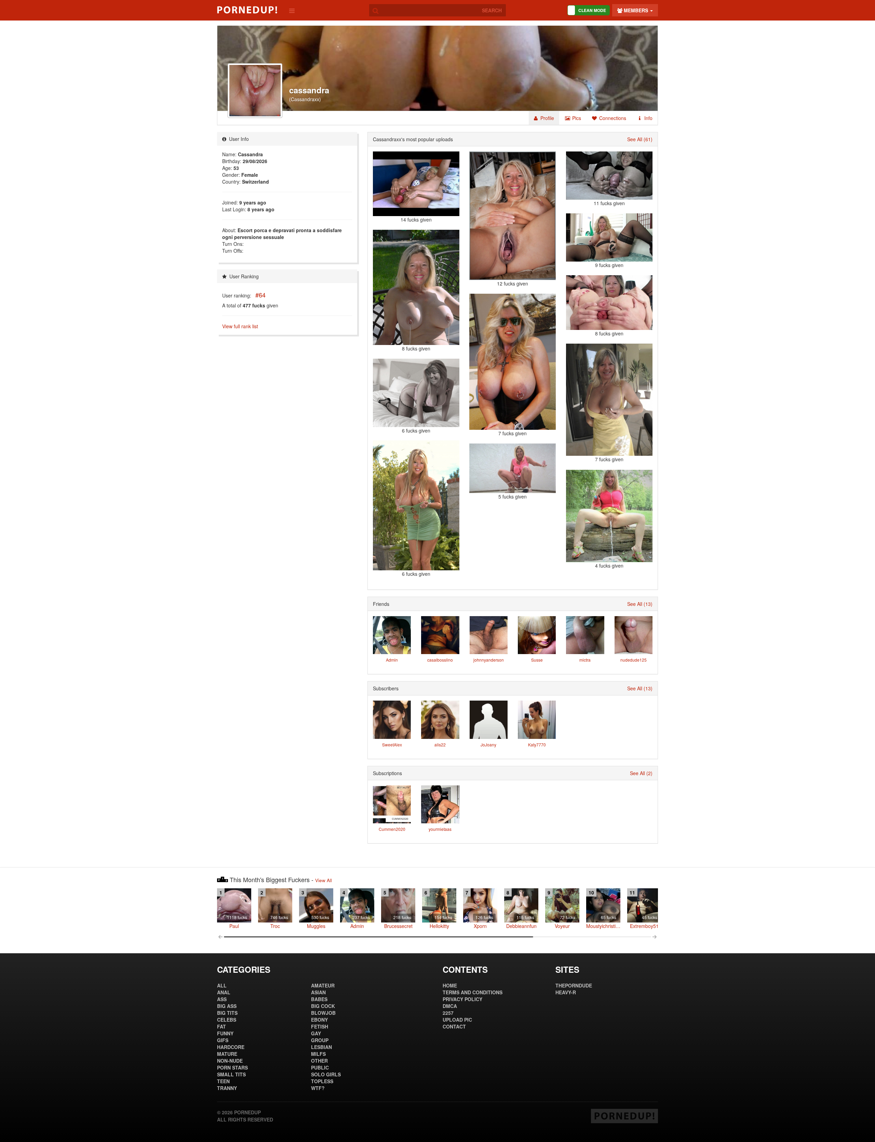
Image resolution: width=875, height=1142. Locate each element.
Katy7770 (537, 744)
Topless (322, 1081)
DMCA (450, 1005)
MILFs (318, 1053)
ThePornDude (573, 985)
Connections (612, 118)
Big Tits (227, 1012)
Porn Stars (232, 1067)
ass (222, 999)
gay (316, 1033)
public (320, 1067)
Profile (546, 118)
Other (319, 1060)
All (222, 985)
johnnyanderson (488, 660)
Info (647, 118)
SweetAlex (392, 744)
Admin (392, 660)
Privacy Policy (462, 999)
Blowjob (323, 1012)
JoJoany (488, 744)
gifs (222, 1040)
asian (318, 992)
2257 (448, 1012)
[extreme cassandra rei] (416, 183)
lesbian (321, 1047)
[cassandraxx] (416, 505)
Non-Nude (230, 1060)
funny (225, 1033)
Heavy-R (565, 992)
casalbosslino (440, 660)
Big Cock (323, 1005)
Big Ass (227, 1005)
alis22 (440, 744)
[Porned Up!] (247, 10)
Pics (576, 118)
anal (223, 992)
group (319, 1040)
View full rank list (240, 326)
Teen (223, 1081)
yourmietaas (440, 829)
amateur (323, 985)
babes (319, 999)
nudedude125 (633, 660)
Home (450, 985)
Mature (227, 1053)
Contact (454, 1026)
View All (323, 880)
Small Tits (231, 1074)
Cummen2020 (392, 829)
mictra (585, 660)
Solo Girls (326, 1074)
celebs (226, 1019)
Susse (537, 660)
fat (221, 1026)
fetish (319, 1026)
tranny (227, 1088)
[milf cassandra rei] (609, 175)
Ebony (319, 1019)
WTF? (318, 1088)
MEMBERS (635, 10)
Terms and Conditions (472, 992)
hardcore (230, 1047)
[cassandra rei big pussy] (512, 215)
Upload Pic (457, 1019)
